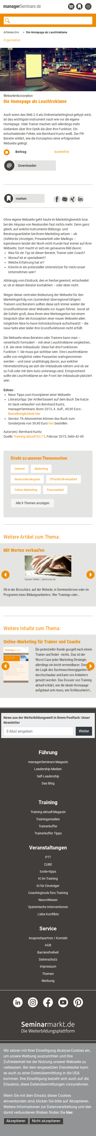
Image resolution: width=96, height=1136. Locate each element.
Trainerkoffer (48, 826)
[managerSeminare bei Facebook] (48, 1002)
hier (51, 423)
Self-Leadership (48, 776)
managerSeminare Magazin (48, 762)
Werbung (48, 981)
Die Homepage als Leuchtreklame (46, 32)
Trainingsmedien (48, 819)
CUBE (48, 864)
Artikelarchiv (11, 32)
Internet (19, 468)
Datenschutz (48, 959)
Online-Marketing (25, 490)
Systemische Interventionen (48, 907)
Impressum (48, 966)
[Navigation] (89, 6)
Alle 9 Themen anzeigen (32, 503)
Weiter (84, 731)
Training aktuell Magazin (48, 812)
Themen (48, 974)
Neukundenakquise (27, 479)
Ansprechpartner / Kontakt (48, 938)
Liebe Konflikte (48, 914)
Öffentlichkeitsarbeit (63, 479)
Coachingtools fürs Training (48, 893)
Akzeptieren (15, 1121)
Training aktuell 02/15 (29, 436)
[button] (29, 166)
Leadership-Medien (48, 769)
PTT (48, 857)
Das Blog (48, 783)
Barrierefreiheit (48, 952)
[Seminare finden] (48, 1027)
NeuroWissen (48, 900)
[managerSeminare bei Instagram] (33, 1002)
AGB (48, 945)
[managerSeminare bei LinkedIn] (18, 1002)
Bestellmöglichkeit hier (24, 414)
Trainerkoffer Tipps (48, 833)
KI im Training (48, 878)
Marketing (41, 468)
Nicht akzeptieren (46, 1121)
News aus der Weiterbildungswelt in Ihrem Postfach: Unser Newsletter (46, 720)
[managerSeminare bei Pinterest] (78, 1002)
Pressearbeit (55, 490)
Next (90, 574)
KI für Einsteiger (48, 886)
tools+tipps (48, 871)
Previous (5, 574)
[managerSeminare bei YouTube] (63, 1002)
